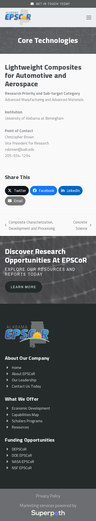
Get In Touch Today (53, 4)
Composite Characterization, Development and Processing (30, 225)
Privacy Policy (48, 496)
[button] (88, 17)
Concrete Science (79, 225)
